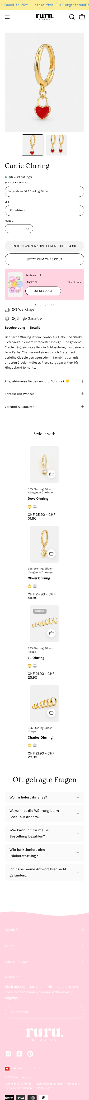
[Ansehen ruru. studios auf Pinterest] (30, 1053)
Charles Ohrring (40, 737)
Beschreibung (15, 327)
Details (35, 327)
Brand (9, 946)
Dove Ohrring (38, 498)
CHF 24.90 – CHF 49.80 (41, 596)
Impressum (73, 1083)
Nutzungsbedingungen (48, 1083)
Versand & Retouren (19, 407)
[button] (71, 17)
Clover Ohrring (39, 578)
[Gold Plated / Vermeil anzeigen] (30, 507)
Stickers (31, 282)
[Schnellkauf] (51, 474)
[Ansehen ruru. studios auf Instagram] (8, 1053)
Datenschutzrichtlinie (18, 1083)
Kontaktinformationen (18, 1088)
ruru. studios (23, 1077)
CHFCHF (16, 1068)
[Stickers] (15, 284)
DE (33, 1068)
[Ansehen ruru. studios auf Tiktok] (19, 1053)
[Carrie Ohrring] (32, 145)
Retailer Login (43, 1088)
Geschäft (11, 930)
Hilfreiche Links (16, 962)
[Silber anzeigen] (35, 507)
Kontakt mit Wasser (19, 394)
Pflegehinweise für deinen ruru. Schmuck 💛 (37, 381)
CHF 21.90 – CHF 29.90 (41, 755)
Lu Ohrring (36, 658)
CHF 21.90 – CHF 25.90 (41, 675)
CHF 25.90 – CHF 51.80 (41, 516)
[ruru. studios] (44, 17)
